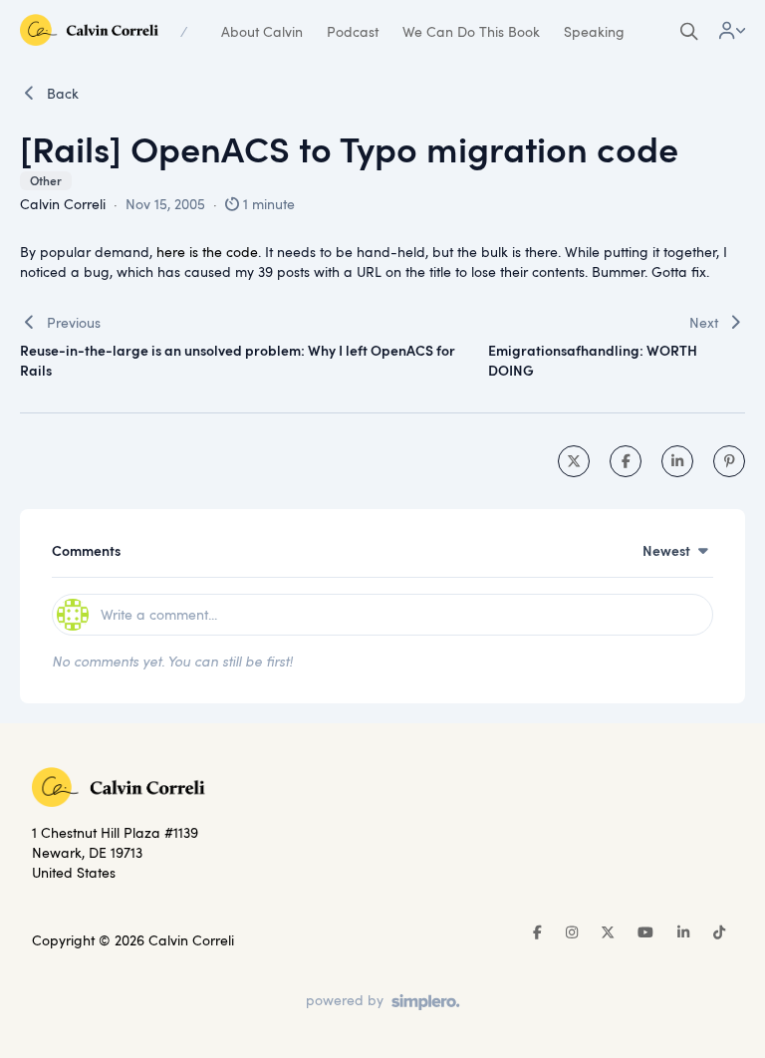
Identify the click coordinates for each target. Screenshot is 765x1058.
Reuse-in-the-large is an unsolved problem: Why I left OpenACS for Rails (237, 360)
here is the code (207, 251)
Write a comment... (159, 614)
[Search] (689, 32)
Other (46, 180)
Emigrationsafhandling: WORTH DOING (592, 360)
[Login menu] (732, 32)
